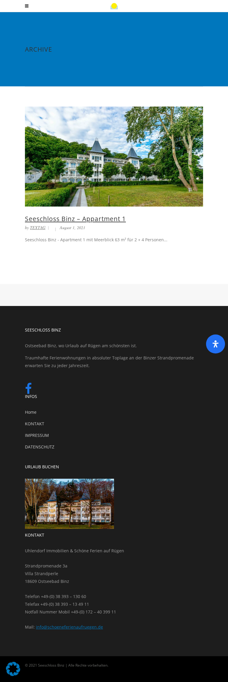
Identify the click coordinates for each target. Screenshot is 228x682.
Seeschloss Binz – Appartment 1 (75, 219)
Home (31, 412)
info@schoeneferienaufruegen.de (69, 627)
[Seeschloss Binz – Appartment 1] (114, 156)
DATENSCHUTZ (39, 447)
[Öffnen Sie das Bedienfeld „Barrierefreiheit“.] (215, 343)
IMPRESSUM (37, 435)
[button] (13, 669)
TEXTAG (37, 227)
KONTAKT (34, 423)
